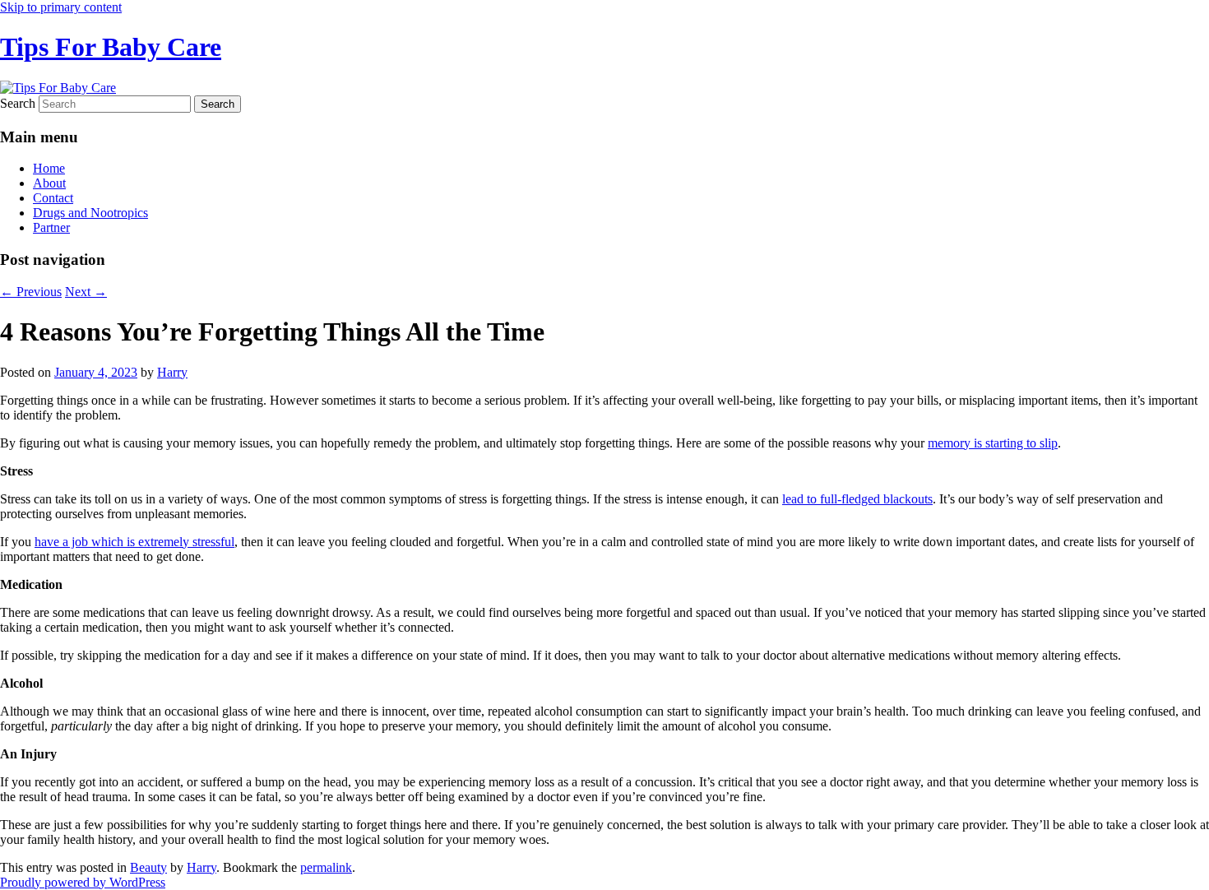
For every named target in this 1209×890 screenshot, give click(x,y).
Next (86, 292)
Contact (53, 198)
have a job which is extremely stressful (134, 542)
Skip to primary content (61, 7)
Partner (51, 227)
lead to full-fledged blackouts (857, 499)
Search (17, 103)
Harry (172, 372)
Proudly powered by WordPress (82, 882)
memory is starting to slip (993, 443)
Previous (31, 292)
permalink (326, 867)
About (49, 183)
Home (49, 168)
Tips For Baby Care (110, 47)
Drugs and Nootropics (90, 213)
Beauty (148, 867)
